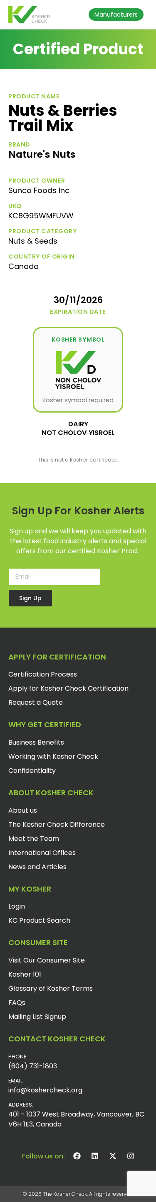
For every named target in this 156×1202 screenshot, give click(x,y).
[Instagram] (130, 1156)
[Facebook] (77, 1156)
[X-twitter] (112, 1156)
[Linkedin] (95, 1156)
